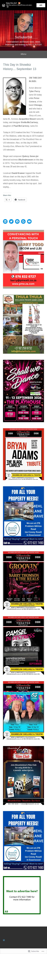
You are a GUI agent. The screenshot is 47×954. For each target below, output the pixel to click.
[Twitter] (11, 221)
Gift (40, 5)
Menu (23, 54)
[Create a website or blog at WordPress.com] (4, 940)
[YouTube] (29, 221)
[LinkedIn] (5, 221)
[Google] (23, 221)
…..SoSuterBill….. (23, 37)
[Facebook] (17, 221)
